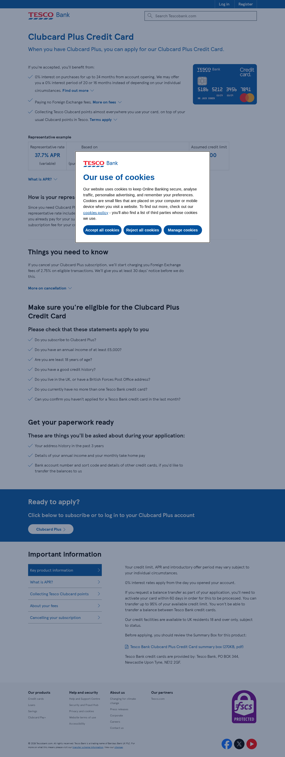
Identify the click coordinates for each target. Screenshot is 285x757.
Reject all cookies (142, 230)
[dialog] (142, 197)
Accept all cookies (102, 230)
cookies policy (95, 212)
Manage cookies (183, 230)
